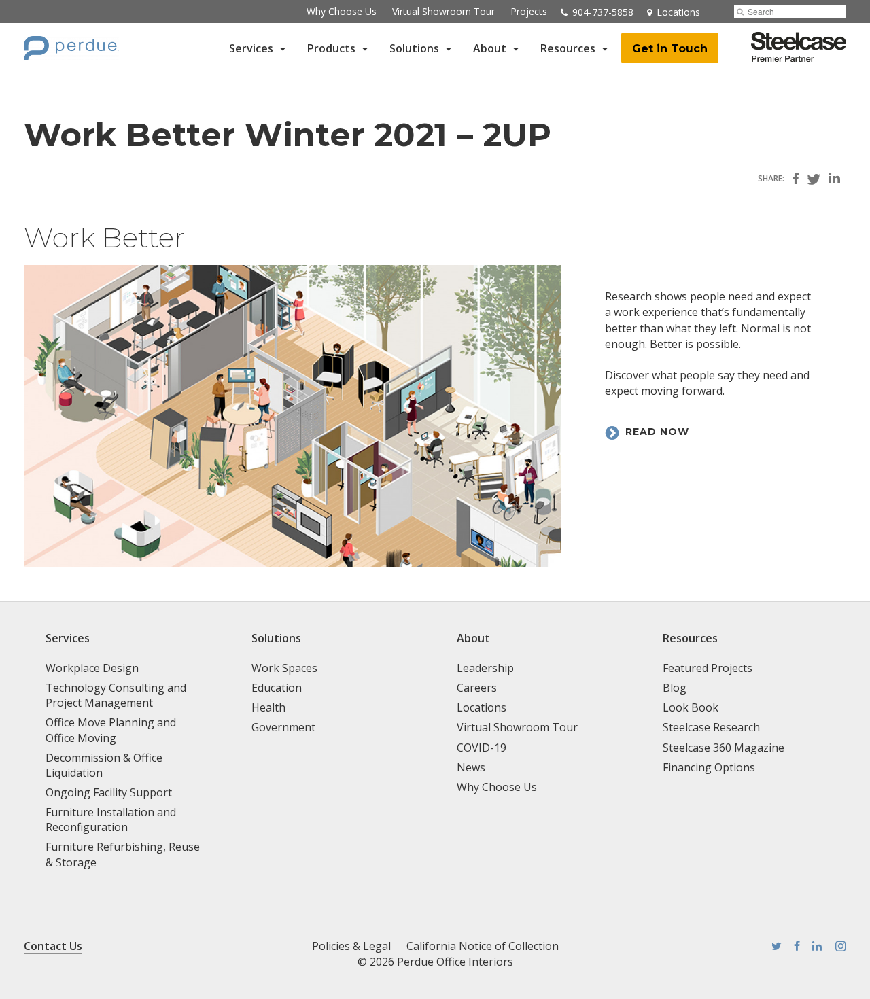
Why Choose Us (342, 11)
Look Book (690, 707)
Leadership (485, 668)
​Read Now (657, 431)
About (489, 48)
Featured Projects (707, 668)
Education (276, 687)
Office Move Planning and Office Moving (111, 730)
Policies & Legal (351, 946)
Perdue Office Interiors (455, 961)
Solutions (414, 48)
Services (251, 48)
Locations (481, 707)
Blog (674, 687)
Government (283, 727)
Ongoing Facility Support (109, 792)
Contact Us (53, 946)
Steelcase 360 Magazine (723, 747)
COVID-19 (481, 747)
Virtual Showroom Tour (443, 11)
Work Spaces (284, 668)
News (471, 767)
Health (268, 707)
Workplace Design (92, 668)
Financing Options (709, 767)
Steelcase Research (711, 727)
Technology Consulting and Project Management (116, 695)
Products (331, 48)
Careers (477, 687)
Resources (567, 48)
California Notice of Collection (482, 946)
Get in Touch (670, 48)
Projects (528, 11)
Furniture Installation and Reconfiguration (111, 820)
